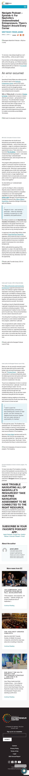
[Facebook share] (20, 35)
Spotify (23, 534)
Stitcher (6, 536)
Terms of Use (14, 751)
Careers (14, 746)
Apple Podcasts (7, 534)
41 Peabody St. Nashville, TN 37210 (14, 726)
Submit (7, 739)
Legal (14, 754)
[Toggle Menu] (25, 6)
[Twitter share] (18, 35)
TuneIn (23, 536)
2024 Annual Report (14, 756)
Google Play (16, 534)
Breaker (18, 536)
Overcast (12, 536)
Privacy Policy (14, 748)
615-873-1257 (14, 728)
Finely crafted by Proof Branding (14, 768)
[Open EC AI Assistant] (24, 770)
